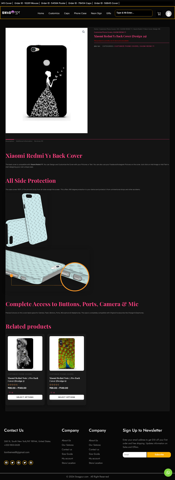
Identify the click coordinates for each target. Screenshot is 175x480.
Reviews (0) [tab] (38, 141)
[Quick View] (12, 393)
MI (118, 29)
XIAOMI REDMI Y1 (126, 29)
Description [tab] (10, 141)
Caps (66, 13)
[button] (83, 31)
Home (41, 13)
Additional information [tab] (24, 141)
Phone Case (80, 13)
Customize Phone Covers (107, 29)
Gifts (108, 13)
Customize (54, 13)
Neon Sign (96, 13)
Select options (25, 397)
